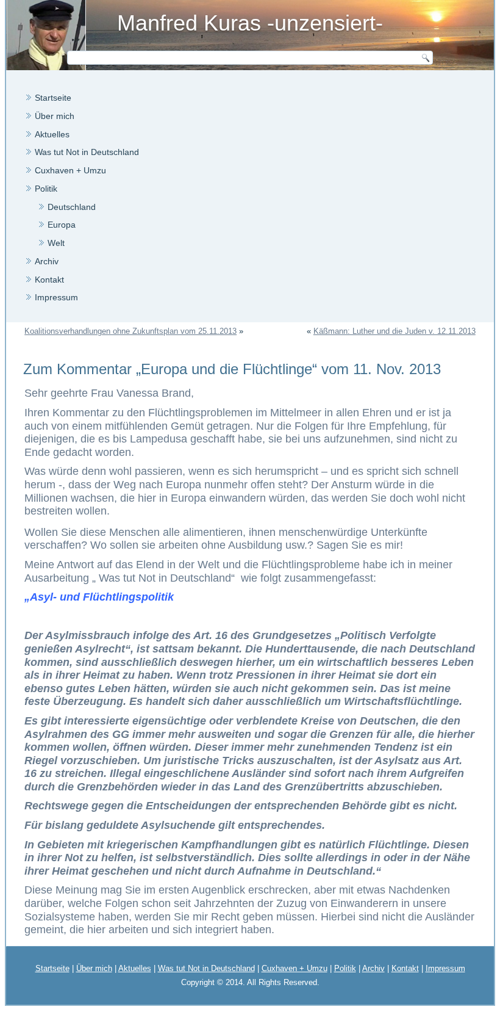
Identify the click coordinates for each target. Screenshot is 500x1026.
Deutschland (72, 207)
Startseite (53, 98)
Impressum (56, 297)
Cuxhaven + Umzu (70, 170)
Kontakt (49, 279)
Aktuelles (52, 134)
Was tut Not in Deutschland (87, 152)
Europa (62, 224)
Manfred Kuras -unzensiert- (250, 22)
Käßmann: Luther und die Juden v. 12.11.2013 (394, 331)
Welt (56, 243)
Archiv (47, 261)
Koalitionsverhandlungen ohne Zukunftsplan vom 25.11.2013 (130, 331)
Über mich (54, 116)
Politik (46, 188)
